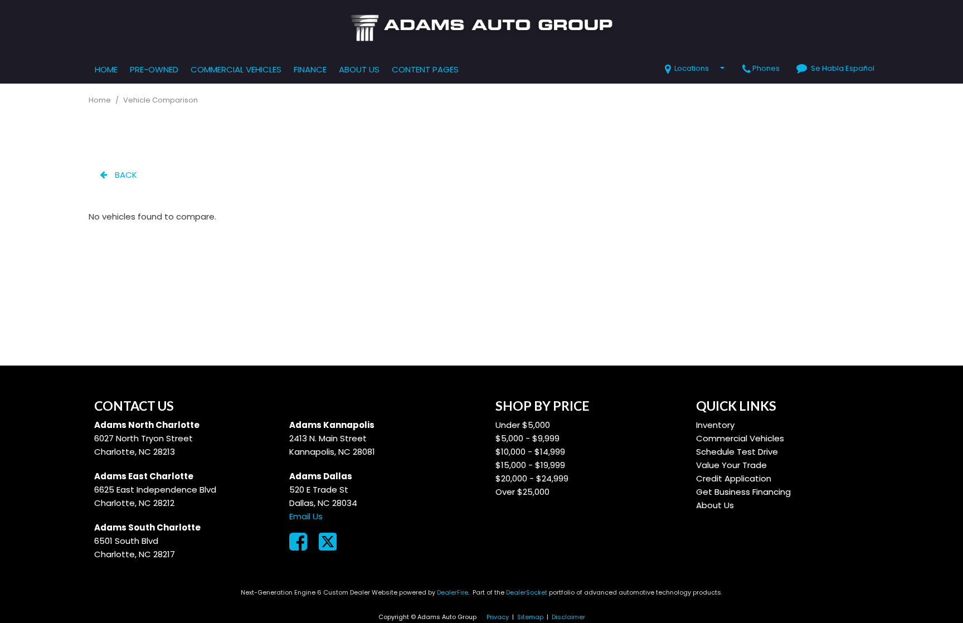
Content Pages (425, 69)
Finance (310, 69)
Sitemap (530, 616)
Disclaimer (568, 616)
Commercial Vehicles (236, 69)
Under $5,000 (522, 425)
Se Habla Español (842, 68)
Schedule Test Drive (737, 451)
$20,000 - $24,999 (531, 478)
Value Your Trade (731, 465)
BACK (125, 175)
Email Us (306, 516)
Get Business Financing (743, 492)
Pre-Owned (154, 69)
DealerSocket (526, 592)
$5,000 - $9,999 (527, 438)
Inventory (715, 425)
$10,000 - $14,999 (530, 451)
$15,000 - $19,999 (530, 465)
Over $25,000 (522, 492)
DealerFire (452, 592)
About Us (359, 69)
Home (106, 69)
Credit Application (733, 478)
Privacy (498, 616)
